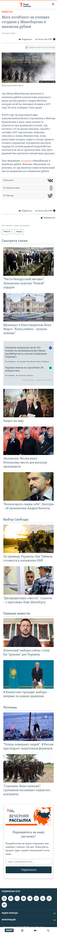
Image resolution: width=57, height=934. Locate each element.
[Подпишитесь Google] (4, 898)
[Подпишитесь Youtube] (23, 898)
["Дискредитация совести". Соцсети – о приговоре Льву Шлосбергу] (28, 580)
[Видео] (35, 930)
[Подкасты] (49, 898)
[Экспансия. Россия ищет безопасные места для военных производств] (28, 440)
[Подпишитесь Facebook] (10, 898)
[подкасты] (22, 930)
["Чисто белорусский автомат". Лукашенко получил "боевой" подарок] (28, 261)
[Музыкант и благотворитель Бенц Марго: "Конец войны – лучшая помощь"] (28, 307)
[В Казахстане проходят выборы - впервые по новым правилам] (28, 674)
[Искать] (48, 930)
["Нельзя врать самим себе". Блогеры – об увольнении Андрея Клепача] (28, 486)
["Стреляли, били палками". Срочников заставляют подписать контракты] (28, 768)
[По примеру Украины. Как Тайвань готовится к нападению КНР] (28, 538)
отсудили (26, 161)
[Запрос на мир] (28, 403)
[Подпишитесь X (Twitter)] (17, 898)
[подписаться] (4, 905)
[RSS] (42, 898)
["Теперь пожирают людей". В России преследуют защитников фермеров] (28, 726)
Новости (7, 12)
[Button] (25, 39)
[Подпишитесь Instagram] (36, 898)
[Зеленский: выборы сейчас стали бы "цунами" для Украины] (28, 632)
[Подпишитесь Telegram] (30, 898)
